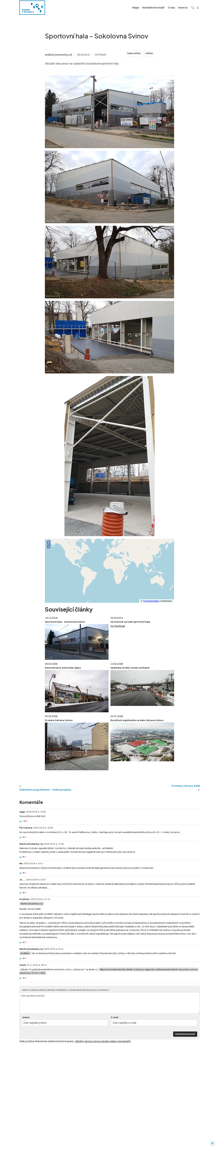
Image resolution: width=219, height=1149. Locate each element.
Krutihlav (25, 953)
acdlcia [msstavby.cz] (58, 54)
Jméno (26, 1017)
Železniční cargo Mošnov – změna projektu (45, 789)
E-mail (114, 1017)
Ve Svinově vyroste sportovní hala (130, 621)
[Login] (198, 7)
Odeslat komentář (185, 1033)
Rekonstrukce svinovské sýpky (63, 667)
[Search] (193, 7)
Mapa (135, 7)
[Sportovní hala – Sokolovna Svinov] (77, 642)
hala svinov (134, 53)
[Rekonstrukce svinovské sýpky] (77, 691)
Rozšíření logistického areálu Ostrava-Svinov (137, 720)
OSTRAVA (100, 54)
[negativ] (25, 821)
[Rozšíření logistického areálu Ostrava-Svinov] (142, 742)
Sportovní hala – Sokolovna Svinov (65, 621)
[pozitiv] (20, 821)
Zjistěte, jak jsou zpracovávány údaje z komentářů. (103, 1041)
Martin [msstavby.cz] (32, 903)
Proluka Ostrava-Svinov (59, 720)
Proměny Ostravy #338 (186, 785)
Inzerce (182, 7)
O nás (171, 7)
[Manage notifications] (212, 1143)
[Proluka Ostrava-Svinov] (77, 746)
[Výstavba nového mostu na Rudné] (142, 688)
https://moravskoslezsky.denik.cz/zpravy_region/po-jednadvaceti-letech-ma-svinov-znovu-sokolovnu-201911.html (108, 971)
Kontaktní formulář (153, 7)
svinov (149, 53)
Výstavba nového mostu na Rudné (130, 667)
